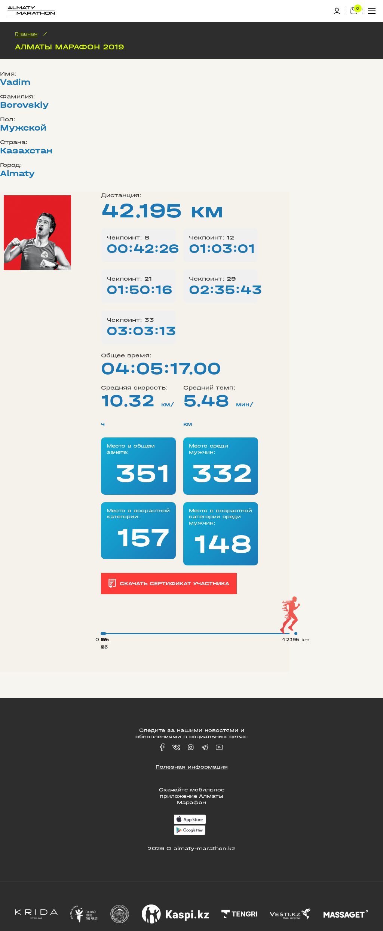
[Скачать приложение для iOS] (190, 820)
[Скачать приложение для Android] (189, 830)
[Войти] (339, 11)
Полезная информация (192, 767)
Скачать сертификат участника (174, 583)
